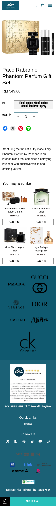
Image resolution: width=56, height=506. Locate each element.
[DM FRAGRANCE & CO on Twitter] (8, 442)
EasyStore (46, 406)
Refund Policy (44, 489)
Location (28, 424)
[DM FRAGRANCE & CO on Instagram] (32, 442)
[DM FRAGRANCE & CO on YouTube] (40, 442)
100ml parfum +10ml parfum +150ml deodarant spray (33, 104)
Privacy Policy (29, 489)
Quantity (7, 114)
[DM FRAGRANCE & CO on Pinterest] (24, 442)
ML (3, 103)
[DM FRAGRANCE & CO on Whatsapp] (48, 442)
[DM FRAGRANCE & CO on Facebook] (16, 442)
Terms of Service (13, 489)
